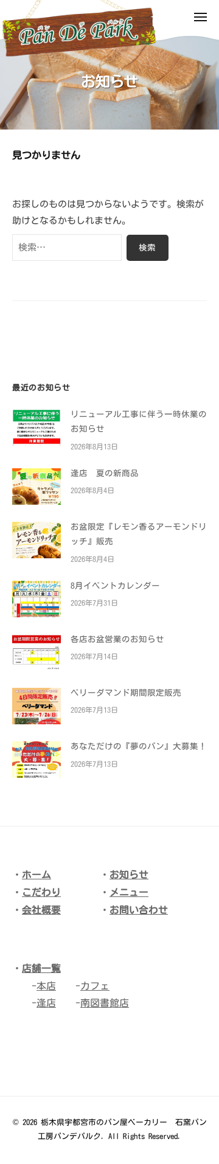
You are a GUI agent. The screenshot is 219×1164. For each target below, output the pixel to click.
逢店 (46, 1003)
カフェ (94, 986)
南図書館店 (104, 1003)
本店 (46, 986)
